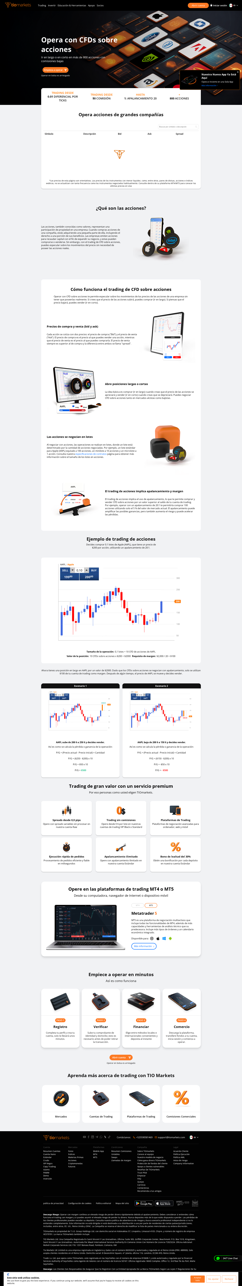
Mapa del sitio (122, 1203)
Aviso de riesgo (180, 1160)
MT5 (151, 905)
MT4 (137, 905)
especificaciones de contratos (91, 453)
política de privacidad (53, 1203)
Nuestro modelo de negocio (150, 1157)
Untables (115, 1154)
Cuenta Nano (49, 1154)
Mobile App (98, 1151)
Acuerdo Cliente (180, 1151)
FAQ (139, 1178)
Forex (70, 1151)
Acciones (72, 1160)
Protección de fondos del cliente (152, 1163)
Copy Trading (49, 1166)
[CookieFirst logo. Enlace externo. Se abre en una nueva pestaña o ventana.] (8, 1274)
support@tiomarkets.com (171, 1137)
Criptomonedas (75, 1163)
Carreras (141, 1185)
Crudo (46, 1160)
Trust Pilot (142, 1172)
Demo (46, 1175)
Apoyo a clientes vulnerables (150, 1166)
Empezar (141, 1175)
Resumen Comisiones (121, 1151)
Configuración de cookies (79, 1203)
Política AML (179, 1157)
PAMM (46, 1172)
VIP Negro (47, 1163)
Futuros (71, 1166)
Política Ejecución (181, 1154)
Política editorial (103, 1203)
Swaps (114, 1157)
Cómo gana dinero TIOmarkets (151, 1160)
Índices (71, 1154)
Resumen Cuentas (51, 1151)
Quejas (140, 1182)
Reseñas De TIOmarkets (148, 1169)
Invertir (52, 5)
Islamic (46, 1169)
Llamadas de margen (121, 1160)
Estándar (47, 1157)
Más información (143, 946)
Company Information (183, 1163)
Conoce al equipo (145, 1154)
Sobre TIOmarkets (145, 1151)
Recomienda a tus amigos (149, 1191)
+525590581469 (144, 1137)
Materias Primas (75, 1157)
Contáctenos (143, 1188)
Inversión (47, 1178)
